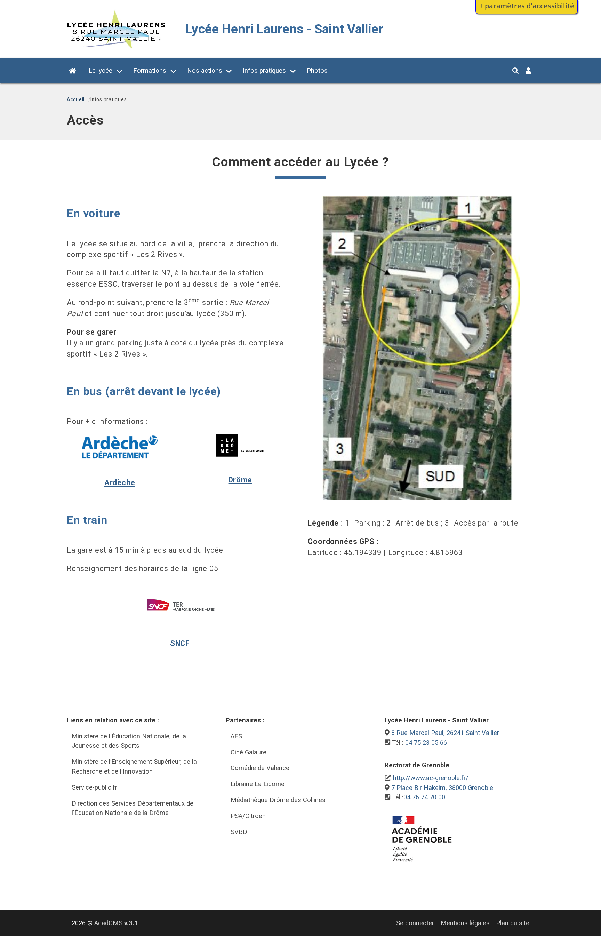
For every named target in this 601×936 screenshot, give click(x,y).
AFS (236, 736)
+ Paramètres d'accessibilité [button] (526, 5)
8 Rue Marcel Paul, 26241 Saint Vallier (445, 732)
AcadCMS (116, 923)
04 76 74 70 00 (424, 797)
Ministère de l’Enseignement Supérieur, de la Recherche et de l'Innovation (134, 766)
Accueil (76, 99)
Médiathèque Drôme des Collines (278, 799)
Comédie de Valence (260, 767)
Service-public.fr (94, 787)
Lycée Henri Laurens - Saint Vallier (284, 29)
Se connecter (415, 923)
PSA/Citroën (248, 815)
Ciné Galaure (248, 752)
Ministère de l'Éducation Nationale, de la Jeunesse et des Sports (129, 741)
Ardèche (119, 482)
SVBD (239, 831)
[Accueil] (116, 46)
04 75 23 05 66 (426, 742)
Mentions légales (465, 923)
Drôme (240, 479)
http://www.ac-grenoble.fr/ (430, 778)
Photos (317, 70)
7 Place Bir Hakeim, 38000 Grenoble (442, 787)
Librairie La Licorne (258, 783)
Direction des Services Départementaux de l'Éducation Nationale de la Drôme (132, 808)
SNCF (180, 643)
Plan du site (512, 923)
